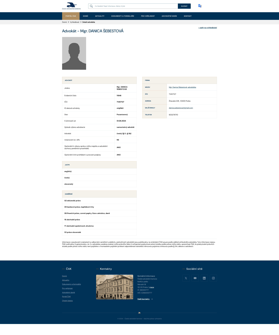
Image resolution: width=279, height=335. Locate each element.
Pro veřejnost (148, 16)
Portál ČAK (71, 16)
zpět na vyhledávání (207, 28)
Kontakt (188, 16)
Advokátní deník (169, 16)
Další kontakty (144, 299)
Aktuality (99, 16)
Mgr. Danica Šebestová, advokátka (182, 87)
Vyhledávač (74, 22)
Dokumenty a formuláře (122, 16)
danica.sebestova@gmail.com (181, 108)
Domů (85, 16)
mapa (151, 287)
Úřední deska (67, 301)
